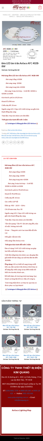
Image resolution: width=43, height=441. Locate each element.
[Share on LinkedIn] (22, 142)
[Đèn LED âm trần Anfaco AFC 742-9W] (11, 313)
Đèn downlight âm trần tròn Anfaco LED (28, 133)
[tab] (21, 158)
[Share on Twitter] (11, 142)
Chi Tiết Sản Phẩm (10, 158)
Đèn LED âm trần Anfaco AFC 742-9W (11, 326)
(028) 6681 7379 (12, 391)
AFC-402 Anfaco (12, 133)
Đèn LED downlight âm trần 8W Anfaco (17, 138)
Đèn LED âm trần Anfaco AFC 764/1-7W (32, 356)
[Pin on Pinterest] (18, 142)
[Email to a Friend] (14, 142)
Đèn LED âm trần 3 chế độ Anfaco (11, 135)
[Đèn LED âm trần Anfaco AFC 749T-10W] (32, 313)
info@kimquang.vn (21, 400)
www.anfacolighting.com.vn (18, 397)
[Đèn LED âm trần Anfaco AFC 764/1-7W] (32, 343)
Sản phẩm (15, 15)
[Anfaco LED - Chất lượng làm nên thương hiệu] (21, 7)
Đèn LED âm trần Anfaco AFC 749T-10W (32, 326)
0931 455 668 (28, 393)
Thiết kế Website (19, 438)
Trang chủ (6, 15)
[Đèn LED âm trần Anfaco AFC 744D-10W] (11, 343)
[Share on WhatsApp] (3, 142)
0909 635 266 (26, 391)
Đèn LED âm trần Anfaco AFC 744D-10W (11, 356)
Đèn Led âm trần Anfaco (25, 16)
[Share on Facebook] (7, 142)
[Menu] (3, 7)
